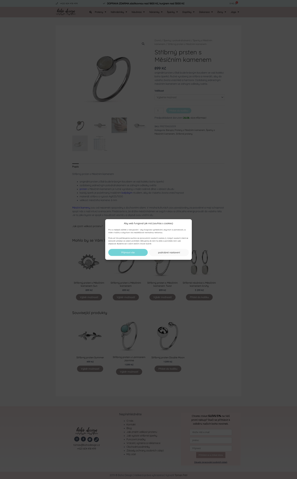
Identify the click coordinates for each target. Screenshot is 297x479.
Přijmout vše (128, 252)
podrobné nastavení (169, 252)
